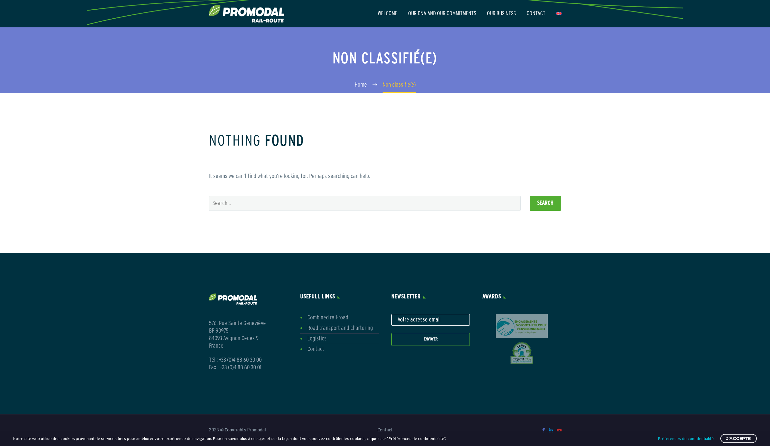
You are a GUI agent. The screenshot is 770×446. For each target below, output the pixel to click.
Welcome (387, 14)
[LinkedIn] (551, 430)
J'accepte (738, 438)
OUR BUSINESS (501, 14)
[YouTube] (559, 430)
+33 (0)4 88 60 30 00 (240, 360)
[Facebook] (543, 430)
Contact (536, 14)
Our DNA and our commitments (442, 14)
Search (545, 203)
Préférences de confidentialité (686, 438)
